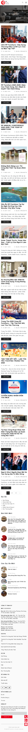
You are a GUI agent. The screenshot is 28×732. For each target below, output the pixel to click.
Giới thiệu (3, 677)
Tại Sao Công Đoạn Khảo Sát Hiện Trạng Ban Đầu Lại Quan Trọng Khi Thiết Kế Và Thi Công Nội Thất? (13, 432)
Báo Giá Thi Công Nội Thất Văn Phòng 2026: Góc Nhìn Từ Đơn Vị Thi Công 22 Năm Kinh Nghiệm (17, 521)
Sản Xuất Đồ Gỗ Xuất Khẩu (8, 646)
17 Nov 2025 (7, 172)
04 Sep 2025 (6, 365)
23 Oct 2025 (7, 210)
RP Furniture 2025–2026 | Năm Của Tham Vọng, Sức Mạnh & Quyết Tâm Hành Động (13, 87)
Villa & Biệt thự (7, 502)
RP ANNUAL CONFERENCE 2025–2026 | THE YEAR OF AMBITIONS (12, 127)
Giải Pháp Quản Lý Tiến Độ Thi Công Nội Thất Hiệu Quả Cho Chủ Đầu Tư (17, 557)
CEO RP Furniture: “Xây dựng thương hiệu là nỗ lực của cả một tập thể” (13, 47)
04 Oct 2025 (7, 286)
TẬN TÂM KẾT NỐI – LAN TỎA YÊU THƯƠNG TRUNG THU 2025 (13, 361)
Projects (23, 51)
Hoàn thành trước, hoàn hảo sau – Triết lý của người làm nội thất (13, 242)
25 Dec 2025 (6, 91)
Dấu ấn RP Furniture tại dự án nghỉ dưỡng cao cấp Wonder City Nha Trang (12, 206)
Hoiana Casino (12, 594)
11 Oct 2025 (7, 246)
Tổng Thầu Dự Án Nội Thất (8, 649)
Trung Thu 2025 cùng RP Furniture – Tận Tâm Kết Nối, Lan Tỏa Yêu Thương (13, 323)
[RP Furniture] (5, 2)
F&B (4, 505)
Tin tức (3, 700)
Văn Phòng (6, 500)
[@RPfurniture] (25, 724)
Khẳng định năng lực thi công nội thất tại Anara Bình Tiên (13, 168)
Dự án (2, 694)
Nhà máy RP (4, 680)
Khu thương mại (13, 585)
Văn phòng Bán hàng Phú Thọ (17, 575)
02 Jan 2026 (6, 51)
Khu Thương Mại (7, 509)
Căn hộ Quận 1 (12, 569)
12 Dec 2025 (6, 131)
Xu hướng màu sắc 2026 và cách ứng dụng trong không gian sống (13, 281)
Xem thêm (6, 62)
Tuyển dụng (4, 683)
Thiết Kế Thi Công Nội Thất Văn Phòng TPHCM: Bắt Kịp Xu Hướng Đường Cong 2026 (17, 531)
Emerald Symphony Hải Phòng (17, 587)
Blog (18, 51)
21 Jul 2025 (6, 400)
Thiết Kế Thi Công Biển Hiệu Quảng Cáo (12, 643)
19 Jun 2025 (6, 438)
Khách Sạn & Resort (8, 507)
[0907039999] (25, 716)
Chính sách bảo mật (14, 727)
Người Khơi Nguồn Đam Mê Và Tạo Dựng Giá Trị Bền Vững (14, 473)
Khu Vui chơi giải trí (14, 591)
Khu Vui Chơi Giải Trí (8, 503)
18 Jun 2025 (6, 476)
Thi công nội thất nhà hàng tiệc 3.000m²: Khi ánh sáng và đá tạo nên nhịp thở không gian (17, 548)
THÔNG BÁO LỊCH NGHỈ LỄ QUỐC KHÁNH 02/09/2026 (16, 538)
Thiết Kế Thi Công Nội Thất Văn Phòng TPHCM (13, 636)
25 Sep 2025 (6, 327)
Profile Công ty (5, 697)
